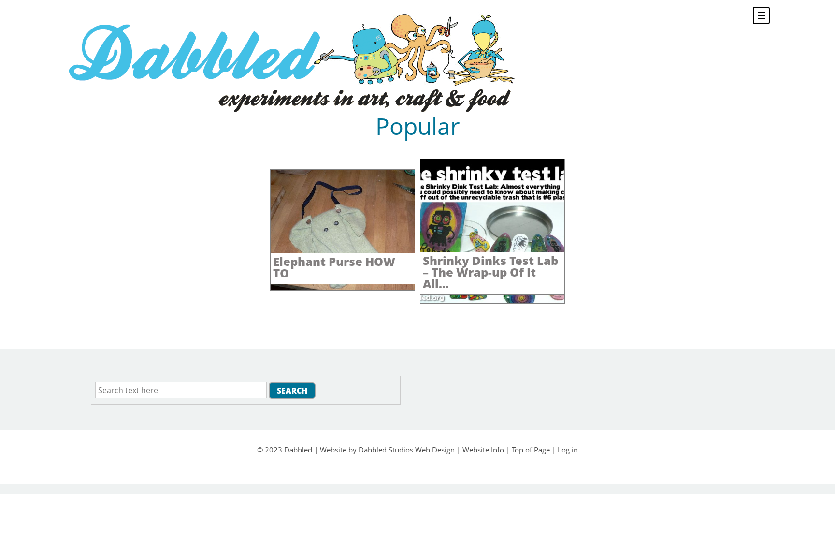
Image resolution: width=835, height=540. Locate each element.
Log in (568, 449)
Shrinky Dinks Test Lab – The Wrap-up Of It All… (490, 272)
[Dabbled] (290, 61)
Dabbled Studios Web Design (407, 449)
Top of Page (531, 449)
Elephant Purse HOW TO (334, 267)
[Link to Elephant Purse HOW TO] (342, 287)
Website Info (483, 449)
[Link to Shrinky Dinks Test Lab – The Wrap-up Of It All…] (492, 300)
